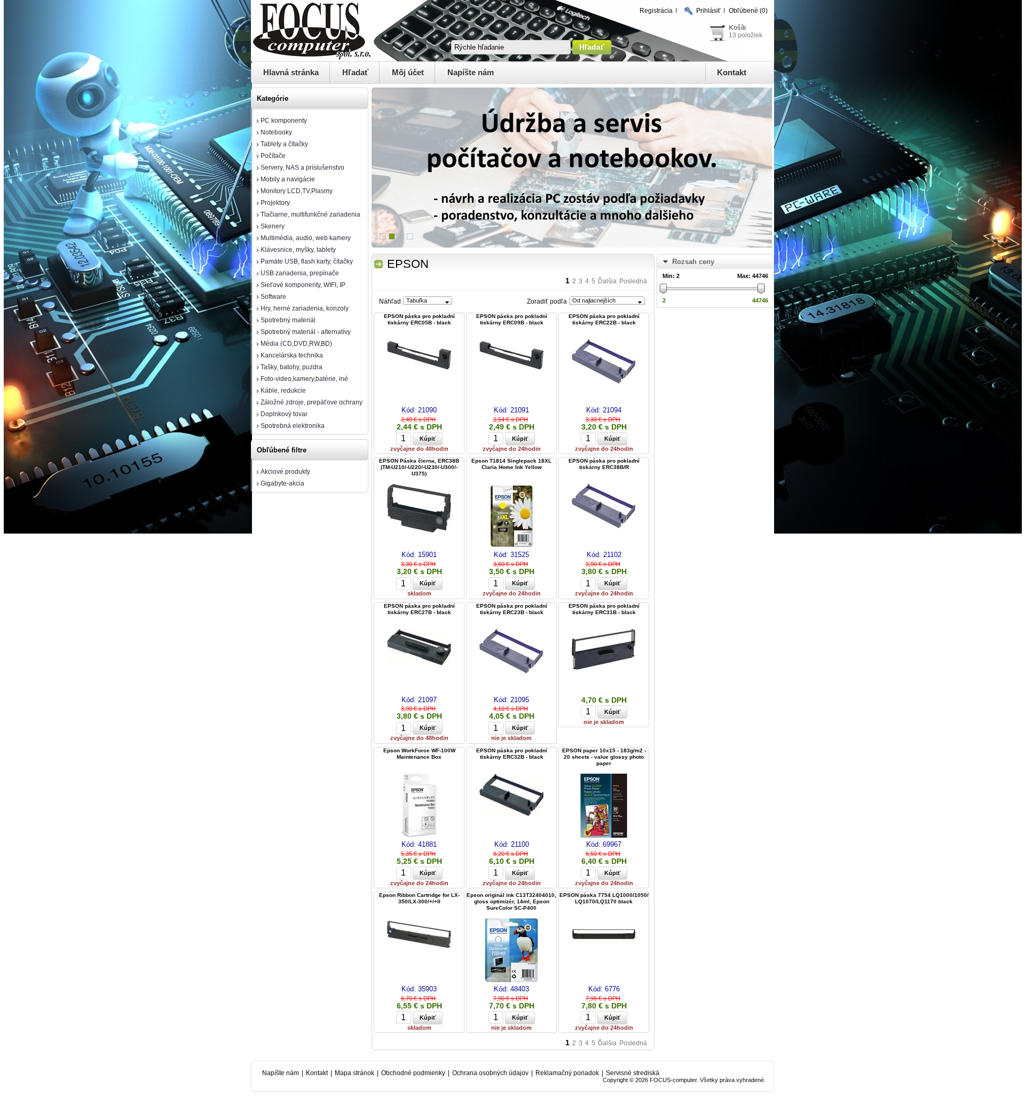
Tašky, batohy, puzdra (291, 367)
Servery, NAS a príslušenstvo (302, 167)
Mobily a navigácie (288, 179)
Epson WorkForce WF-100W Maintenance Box (419, 754)
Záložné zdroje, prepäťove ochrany (311, 402)
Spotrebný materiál (288, 320)
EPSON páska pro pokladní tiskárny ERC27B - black (419, 609)
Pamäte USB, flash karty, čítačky (307, 261)
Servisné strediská (632, 1073)
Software (273, 296)
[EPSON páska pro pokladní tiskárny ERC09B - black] (511, 356)
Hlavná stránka (291, 72)
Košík (737, 27)
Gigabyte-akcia (282, 483)
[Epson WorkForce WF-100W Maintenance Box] (419, 806)
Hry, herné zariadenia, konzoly (305, 308)
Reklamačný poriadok (567, 1073)
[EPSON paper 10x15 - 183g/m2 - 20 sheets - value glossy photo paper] (604, 806)
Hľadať (355, 72)
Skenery (273, 226)
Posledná (633, 281)
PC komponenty (284, 120)
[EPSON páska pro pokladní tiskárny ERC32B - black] (511, 795)
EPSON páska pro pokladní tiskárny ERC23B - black (511, 609)
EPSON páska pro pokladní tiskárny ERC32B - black (511, 754)
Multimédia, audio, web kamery (306, 238)
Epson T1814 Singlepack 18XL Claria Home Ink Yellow (511, 464)
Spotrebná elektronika (293, 426)
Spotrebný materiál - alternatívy (306, 332)
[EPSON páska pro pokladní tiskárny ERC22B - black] (604, 362)
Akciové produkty (285, 471)
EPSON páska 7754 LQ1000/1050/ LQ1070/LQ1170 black (604, 898)
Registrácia (656, 10)
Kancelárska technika (292, 355)
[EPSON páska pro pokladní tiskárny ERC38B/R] (604, 507)
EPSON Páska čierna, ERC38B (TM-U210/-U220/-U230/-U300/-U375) (419, 467)
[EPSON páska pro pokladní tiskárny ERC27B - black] (419, 648)
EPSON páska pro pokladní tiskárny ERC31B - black (604, 609)
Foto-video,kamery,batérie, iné (304, 379)
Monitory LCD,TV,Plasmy (297, 191)
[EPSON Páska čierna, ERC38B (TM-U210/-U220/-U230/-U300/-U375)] (419, 509)
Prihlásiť (708, 10)
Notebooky (276, 132)
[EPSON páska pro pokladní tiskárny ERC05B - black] (419, 356)
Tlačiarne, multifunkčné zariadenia (310, 214)
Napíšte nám (470, 72)
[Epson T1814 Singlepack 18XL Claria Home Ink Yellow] (511, 517)
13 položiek (745, 35)
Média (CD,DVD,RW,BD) (296, 343)
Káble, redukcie (283, 390)
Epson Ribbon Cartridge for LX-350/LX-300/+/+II (419, 898)
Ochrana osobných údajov (490, 1073)
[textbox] (511, 47)
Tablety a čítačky (284, 144)
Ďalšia (607, 281)
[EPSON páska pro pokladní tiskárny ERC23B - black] (511, 652)
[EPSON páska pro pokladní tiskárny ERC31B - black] (604, 650)
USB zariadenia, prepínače (300, 273)
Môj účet (408, 72)
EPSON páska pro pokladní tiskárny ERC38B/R (604, 464)
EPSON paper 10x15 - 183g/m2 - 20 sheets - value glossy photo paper (604, 757)
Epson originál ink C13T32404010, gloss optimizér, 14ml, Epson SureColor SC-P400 (511, 901)
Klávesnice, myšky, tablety (298, 249)
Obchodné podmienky (413, 1073)
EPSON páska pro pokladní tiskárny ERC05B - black (419, 319)
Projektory (275, 202)
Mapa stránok (354, 1073)
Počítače (273, 156)
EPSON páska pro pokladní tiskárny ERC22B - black (604, 319)
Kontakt (731, 72)
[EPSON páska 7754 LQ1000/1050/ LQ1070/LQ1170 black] (604, 935)
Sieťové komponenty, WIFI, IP (303, 285)
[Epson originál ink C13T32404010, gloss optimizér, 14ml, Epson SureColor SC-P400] (511, 951)
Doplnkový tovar (284, 414)
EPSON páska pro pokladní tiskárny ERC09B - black (511, 319)
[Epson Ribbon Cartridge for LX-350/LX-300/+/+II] (419, 935)
